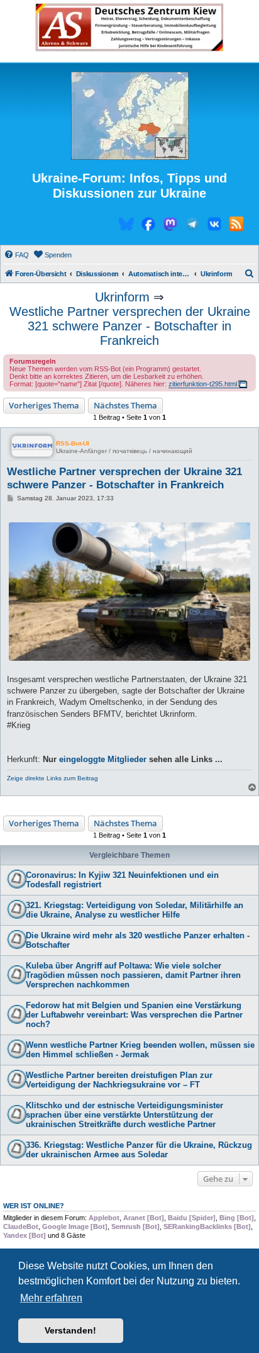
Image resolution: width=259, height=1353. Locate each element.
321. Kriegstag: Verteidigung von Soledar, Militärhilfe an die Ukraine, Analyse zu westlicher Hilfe (134, 910)
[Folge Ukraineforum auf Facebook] (148, 225)
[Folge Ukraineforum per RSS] (236, 225)
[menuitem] (16, 254)
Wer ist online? (33, 1206)
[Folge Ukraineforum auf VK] (214, 225)
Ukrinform (122, 297)
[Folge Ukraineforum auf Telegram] (192, 225)
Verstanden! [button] (70, 1330)
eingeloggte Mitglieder (102, 759)
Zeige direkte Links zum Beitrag (52, 778)
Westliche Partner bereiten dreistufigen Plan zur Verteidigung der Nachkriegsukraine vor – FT (119, 1079)
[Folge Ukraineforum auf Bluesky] (126, 225)
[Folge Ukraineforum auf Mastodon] (170, 225)
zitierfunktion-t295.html (202, 384)
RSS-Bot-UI (72, 443)
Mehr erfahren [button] (51, 1298)
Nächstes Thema (125, 405)
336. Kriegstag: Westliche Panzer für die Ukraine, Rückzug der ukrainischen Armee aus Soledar (139, 1149)
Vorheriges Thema (44, 405)
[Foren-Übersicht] (129, 116)
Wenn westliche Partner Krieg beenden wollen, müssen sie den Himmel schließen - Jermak (140, 1049)
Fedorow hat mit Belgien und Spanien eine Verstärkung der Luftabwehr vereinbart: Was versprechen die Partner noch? (134, 1015)
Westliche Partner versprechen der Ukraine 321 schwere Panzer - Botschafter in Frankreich (129, 326)
